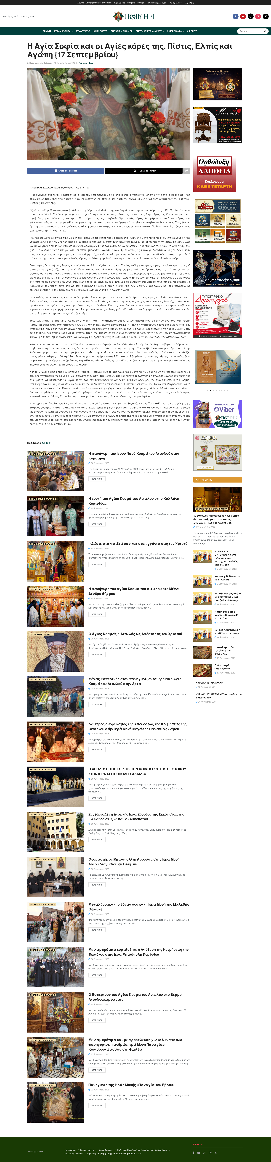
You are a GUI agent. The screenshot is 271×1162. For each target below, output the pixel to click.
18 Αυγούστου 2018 (225, 657)
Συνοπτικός (107, 2)
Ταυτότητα (70, 1149)
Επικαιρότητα (92, 2)
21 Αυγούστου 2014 (206, 701)
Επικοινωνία (87, 1149)
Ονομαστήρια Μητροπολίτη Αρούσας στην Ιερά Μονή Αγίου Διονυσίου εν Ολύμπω (134, 862)
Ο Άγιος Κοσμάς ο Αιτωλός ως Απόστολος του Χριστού (135, 633)
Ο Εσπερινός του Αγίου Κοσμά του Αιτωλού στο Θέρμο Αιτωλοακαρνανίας (134, 997)
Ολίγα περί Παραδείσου (222, 666)
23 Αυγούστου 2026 (99, 1054)
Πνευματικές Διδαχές (156, 2)
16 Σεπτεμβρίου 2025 (64, 62)
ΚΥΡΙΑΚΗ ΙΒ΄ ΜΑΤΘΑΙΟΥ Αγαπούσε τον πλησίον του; (219, 695)
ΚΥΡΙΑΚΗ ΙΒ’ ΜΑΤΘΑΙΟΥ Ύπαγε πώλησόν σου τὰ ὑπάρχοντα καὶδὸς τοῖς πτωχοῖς (226, 558)
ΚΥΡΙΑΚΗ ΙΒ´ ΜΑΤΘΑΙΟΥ (210, 682)
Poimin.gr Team (86, 62)
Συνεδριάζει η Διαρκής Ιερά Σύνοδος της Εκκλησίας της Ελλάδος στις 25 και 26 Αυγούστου (136, 816)
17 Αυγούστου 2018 (225, 672)
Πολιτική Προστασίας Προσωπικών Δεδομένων (142, 1149)
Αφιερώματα (176, 2)
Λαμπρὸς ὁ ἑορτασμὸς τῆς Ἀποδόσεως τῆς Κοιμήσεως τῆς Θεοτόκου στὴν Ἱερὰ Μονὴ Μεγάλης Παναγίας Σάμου (137, 726)
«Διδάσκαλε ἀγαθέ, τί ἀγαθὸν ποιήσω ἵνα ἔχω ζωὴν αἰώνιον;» (228, 597)
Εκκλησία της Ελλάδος (42, 454)
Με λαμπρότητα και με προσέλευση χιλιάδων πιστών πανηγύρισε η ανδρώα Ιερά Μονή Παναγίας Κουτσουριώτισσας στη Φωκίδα (135, 1044)
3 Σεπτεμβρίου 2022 (205, 527)
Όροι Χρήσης (106, 1149)
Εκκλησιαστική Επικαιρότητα (211, 509)
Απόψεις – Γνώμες (135, 2)
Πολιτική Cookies (73, 1153)
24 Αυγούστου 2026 (99, 463)
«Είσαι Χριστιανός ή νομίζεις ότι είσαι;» (227, 631)
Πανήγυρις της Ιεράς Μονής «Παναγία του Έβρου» (131, 1084)
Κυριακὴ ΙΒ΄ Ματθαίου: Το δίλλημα (228, 577)
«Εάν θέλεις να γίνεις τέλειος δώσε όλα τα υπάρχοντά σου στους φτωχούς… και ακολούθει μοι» (216, 519)
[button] (207, 390)
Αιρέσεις (189, 2)
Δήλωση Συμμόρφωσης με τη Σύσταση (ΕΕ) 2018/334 (114, 1153)
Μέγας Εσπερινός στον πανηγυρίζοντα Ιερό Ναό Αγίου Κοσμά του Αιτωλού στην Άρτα (135, 681)
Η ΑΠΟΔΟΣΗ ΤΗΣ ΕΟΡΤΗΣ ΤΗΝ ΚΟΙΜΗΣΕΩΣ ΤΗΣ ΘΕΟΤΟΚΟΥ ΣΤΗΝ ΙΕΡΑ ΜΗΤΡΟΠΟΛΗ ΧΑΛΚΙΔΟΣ (137, 771)
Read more (97, 479)
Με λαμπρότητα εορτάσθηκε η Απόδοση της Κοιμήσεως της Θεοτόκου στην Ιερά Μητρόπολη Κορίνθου (138, 952)
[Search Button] (266, 31)
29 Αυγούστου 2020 (225, 604)
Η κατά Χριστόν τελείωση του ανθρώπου (224, 650)
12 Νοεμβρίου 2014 (206, 686)
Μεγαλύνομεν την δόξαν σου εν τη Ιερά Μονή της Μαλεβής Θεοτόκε (138, 907)
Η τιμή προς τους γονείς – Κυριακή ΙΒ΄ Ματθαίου (227, 615)
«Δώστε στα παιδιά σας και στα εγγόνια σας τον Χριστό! (138, 543)
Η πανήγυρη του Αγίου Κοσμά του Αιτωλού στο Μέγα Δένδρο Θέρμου (133, 591)
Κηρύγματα (119, 2)
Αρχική (80, 2)
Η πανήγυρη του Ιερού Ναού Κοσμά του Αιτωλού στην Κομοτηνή (133, 456)
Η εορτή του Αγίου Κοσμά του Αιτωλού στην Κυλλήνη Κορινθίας (133, 501)
